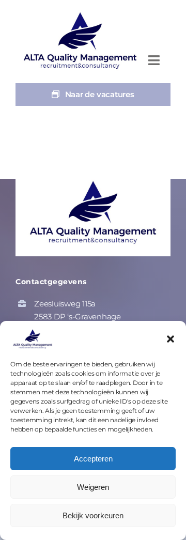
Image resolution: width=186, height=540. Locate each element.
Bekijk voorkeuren (93, 515)
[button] (170, 339)
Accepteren (93, 458)
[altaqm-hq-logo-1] (83, 14)
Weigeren (93, 487)
